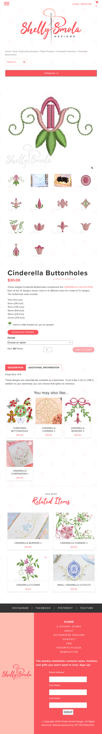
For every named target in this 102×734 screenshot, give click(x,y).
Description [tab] (15, 367)
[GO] (24, 62)
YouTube (86, 608)
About (69, 630)
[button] (64, 279)
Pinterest (65, 608)
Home (8, 51)
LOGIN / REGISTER (82, 4)
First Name (54, 685)
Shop (15, 51)
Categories (49, 73)
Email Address (57, 672)
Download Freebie (23, 332)
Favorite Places (69, 647)
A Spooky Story (69, 626)
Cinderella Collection (66, 51)
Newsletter (69, 651)
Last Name (54, 698)
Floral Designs (47, 51)
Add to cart (83, 349)
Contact (69, 639)
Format (11, 337)
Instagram (20, 608)
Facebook (43, 608)
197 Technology (84, 725)
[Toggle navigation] (6, 4)
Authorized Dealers (69, 635)
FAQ (69, 643)
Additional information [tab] (43, 367)
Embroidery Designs (29, 51)
